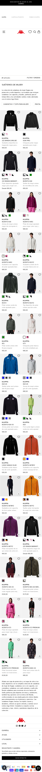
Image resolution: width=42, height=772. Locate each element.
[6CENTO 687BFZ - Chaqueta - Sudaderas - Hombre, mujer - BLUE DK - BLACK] (27, 459)
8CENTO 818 (31, 182)
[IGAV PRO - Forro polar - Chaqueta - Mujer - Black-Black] (24, 134)
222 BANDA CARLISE (10, 141)
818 (31, 425)
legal (4, 744)
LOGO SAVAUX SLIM (10, 466)
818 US (10, 385)
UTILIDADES (6, 739)
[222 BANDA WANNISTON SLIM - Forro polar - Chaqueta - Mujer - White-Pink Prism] (9, 175)
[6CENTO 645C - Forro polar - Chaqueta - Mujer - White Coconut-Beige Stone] (27, 215)
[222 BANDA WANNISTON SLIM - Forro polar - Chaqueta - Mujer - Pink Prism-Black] (6, 175)
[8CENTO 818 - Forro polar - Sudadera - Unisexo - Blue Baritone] (24, 175)
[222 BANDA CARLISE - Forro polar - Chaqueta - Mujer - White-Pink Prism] (6, 134)
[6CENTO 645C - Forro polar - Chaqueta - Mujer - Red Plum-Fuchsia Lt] (24, 215)
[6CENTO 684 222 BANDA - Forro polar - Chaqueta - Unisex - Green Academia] (24, 580)
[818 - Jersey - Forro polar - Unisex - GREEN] (30, 175)
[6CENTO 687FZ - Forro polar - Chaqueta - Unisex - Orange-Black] (24, 499)
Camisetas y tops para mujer (16, 104)
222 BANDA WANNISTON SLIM (10, 182)
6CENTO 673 (10, 628)
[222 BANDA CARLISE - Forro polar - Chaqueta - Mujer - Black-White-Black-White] (3, 134)
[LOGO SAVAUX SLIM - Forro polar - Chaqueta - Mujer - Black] (3, 459)
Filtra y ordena (33, 78)
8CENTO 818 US (10, 425)
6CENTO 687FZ (31, 507)
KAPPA (4, 17)
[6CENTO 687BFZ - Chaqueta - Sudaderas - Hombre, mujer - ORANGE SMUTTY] (24, 459)
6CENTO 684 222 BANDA (31, 588)
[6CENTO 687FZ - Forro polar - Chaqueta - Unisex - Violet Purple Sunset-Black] (27, 499)
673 (31, 344)
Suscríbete (21, 758)
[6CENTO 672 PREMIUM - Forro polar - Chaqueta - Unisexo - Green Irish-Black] (27, 621)
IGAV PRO (30, 141)
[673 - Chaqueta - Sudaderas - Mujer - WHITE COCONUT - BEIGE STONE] (24, 337)
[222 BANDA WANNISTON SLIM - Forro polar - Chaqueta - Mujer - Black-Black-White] (13, 175)
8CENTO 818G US (31, 669)
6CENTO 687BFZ (31, 466)
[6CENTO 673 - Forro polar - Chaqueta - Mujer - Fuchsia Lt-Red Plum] (27, 337)
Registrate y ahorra (11, 748)
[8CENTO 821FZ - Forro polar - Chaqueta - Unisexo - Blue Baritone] (30, 256)
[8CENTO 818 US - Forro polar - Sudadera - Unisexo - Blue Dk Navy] (6, 377)
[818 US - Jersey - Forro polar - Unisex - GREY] (9, 377)
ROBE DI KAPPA (34, 17)
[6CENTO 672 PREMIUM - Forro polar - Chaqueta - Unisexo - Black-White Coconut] (24, 621)
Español (5, 730)
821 (10, 344)
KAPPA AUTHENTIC (18, 17)
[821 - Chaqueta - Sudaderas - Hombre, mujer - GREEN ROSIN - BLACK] (3, 337)
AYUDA (4, 735)
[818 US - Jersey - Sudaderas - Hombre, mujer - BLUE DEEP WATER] (3, 377)
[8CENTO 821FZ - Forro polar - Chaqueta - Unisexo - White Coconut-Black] (24, 256)
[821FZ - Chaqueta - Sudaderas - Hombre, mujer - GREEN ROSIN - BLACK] (27, 256)
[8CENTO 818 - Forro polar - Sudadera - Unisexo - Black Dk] (27, 175)
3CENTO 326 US (10, 588)
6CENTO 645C (31, 223)
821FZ (9, 304)
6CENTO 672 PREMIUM (31, 628)
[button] (4, 767)
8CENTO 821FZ (31, 263)
